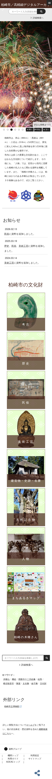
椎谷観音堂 (8, 683)
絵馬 (40, 679)
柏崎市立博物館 (11, 706)
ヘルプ (31, 724)
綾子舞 (34, 683)
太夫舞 (26, 683)
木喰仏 (6, 679)
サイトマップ (34, 758)
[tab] (4, 129)
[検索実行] (41, 11)
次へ (47, 129)
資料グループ (15, 748)
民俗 (6, 233)
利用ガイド (13, 758)
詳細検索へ (38, 17)
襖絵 (14, 679)
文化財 (43, 683)
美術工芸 (23, 245)
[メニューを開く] (49, 2)
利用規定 (35, 755)
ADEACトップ (13, 761)
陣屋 (18, 683)
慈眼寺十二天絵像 (26, 679)
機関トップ (13, 755)
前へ (30, 129)
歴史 (6, 245)
